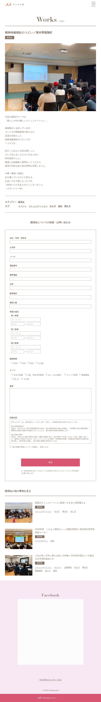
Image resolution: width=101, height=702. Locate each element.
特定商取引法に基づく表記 (50, 680)
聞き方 (67, 206)
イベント (22, 206)
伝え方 (53, 206)
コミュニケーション (38, 206)
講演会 (21, 202)
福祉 (60, 206)
